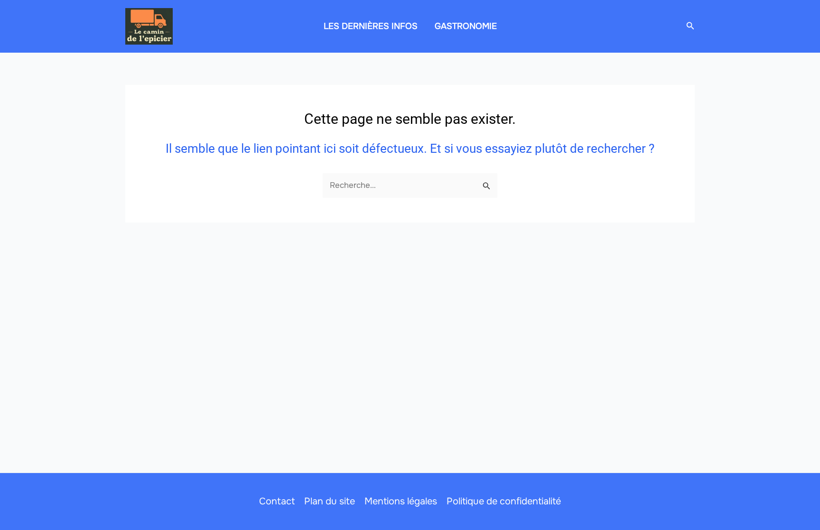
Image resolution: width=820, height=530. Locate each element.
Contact (277, 501)
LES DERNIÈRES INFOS (371, 26)
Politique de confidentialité (504, 501)
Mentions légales (400, 501)
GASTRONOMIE (466, 26)
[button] (690, 26)
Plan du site (329, 501)
